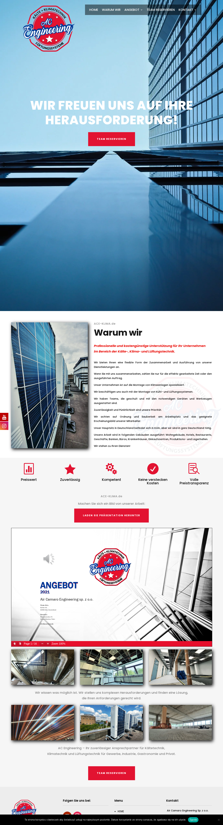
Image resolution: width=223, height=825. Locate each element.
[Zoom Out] (42, 644)
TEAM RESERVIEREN (161, 10)
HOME (93, 10)
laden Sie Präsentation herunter (111, 515)
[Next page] (20, 644)
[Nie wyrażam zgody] (218, 820)
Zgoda (193, 819)
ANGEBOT (131, 10)
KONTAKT (186, 10)
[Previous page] (14, 644)
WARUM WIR (111, 10)
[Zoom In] (48, 644)
